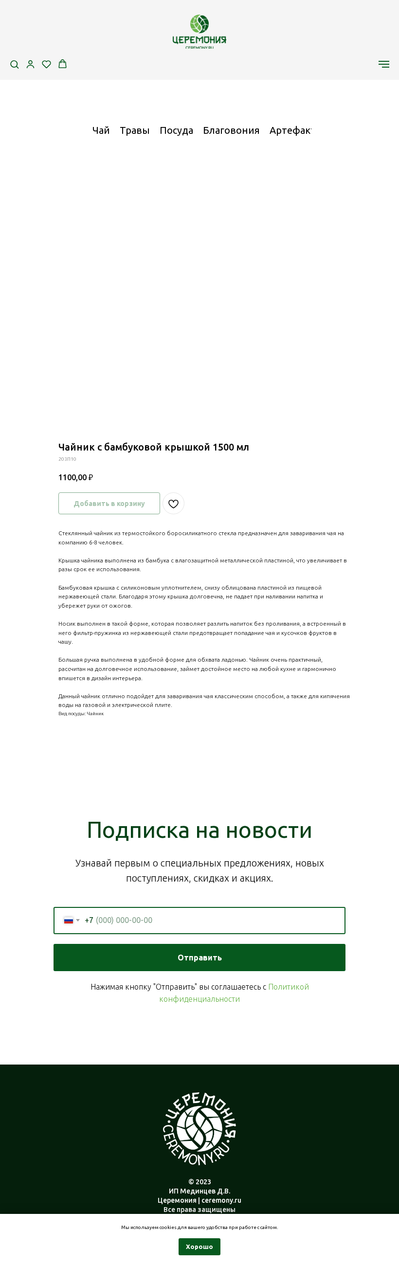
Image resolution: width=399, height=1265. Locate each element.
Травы (135, 130)
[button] (14, 64)
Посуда (176, 130)
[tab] (101, 134)
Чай (101, 130)
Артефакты (297, 130)
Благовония (231, 130)
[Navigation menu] (384, 64)
